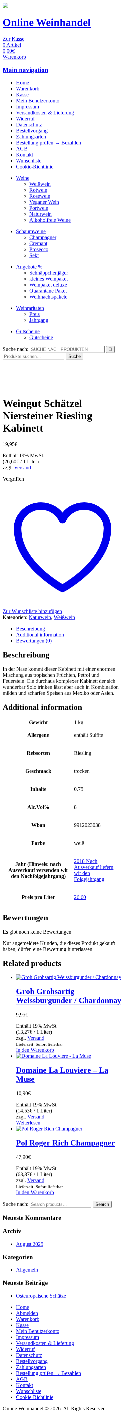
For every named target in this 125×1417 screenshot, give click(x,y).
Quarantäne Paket (48, 291)
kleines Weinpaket (48, 279)
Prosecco (38, 249)
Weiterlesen (28, 1122)
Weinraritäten (30, 308)
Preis (34, 314)
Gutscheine (28, 331)
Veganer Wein (44, 202)
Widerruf (25, 118)
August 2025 (29, 1244)
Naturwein (40, 214)
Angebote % (29, 267)
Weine (22, 178)
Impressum (27, 106)
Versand (22, 467)
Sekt (34, 255)
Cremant (38, 243)
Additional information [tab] (40, 634)
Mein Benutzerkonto (37, 100)
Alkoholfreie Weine (50, 220)
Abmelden (27, 1313)
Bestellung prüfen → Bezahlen (48, 142)
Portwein (38, 208)
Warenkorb (27, 88)
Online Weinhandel (47, 22)
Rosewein (39, 196)
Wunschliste (28, 160)
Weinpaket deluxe (48, 285)
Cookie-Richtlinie (34, 166)
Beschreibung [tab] (30, 628)
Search (102, 1204)
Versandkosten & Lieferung (45, 112)
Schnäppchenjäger (48, 273)
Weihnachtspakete (48, 297)
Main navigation (25, 69)
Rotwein (38, 190)
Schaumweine (31, 231)
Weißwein (40, 184)
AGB (22, 148)
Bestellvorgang (32, 130)
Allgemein (27, 1270)
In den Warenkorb (35, 1050)
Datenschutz (29, 124)
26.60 (80, 897)
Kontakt (24, 154)
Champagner (42, 237)
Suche (74, 356)
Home (22, 82)
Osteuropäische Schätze (41, 1296)
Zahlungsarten (31, 136)
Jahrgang (38, 320)
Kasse (22, 94)
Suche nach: (15, 349)
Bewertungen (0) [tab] (34, 640)
